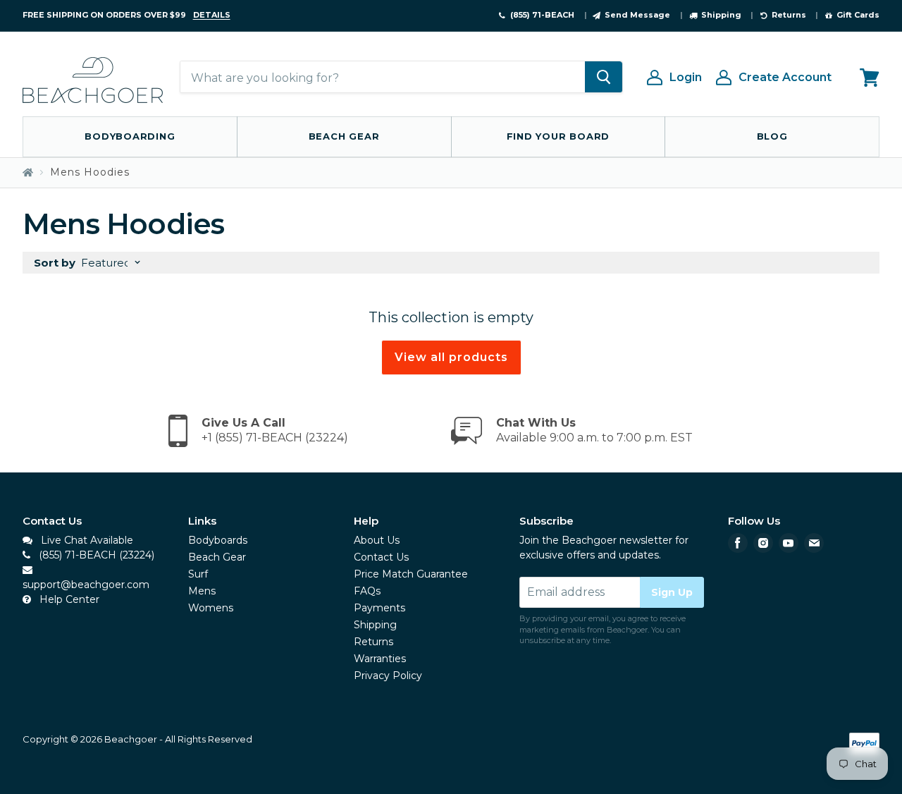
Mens (202, 591)
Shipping (375, 624)
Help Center (68, 599)
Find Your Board (558, 136)
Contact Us (381, 557)
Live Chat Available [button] (85, 540)
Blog (772, 136)
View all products (451, 357)
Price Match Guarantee (411, 574)
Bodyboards (217, 540)
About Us (377, 540)
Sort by (54, 262)
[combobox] (382, 77)
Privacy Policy (388, 675)
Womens (210, 607)
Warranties (380, 658)
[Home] (28, 172)
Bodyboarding (130, 136)
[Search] (603, 77)
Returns (373, 641)
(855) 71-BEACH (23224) (95, 555)
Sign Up (672, 592)
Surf (198, 574)
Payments (379, 607)
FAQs (367, 591)
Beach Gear (344, 136)
